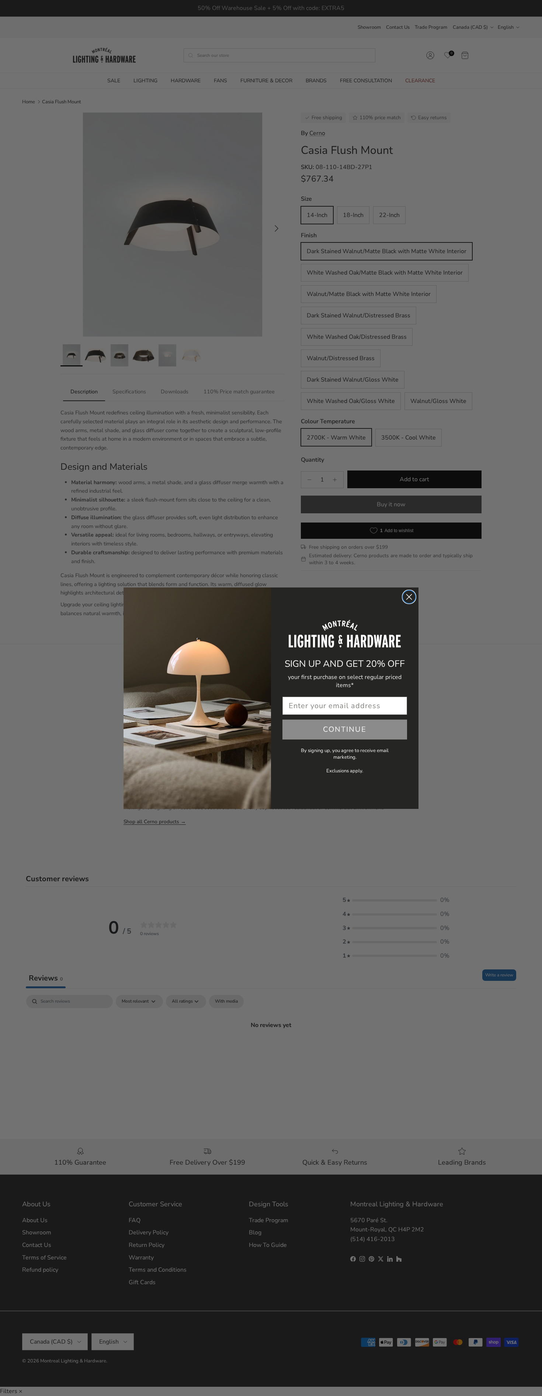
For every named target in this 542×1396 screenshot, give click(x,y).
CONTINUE (344, 729)
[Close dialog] (409, 596)
